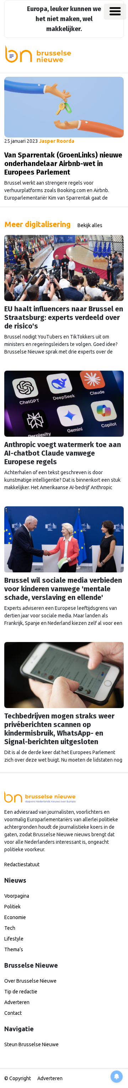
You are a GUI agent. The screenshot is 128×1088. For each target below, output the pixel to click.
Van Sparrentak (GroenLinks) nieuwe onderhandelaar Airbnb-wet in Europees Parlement (63, 163)
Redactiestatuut (21, 864)
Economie (15, 917)
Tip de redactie (20, 991)
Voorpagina (16, 896)
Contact (13, 1013)
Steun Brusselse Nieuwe (31, 1044)
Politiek (12, 906)
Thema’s (13, 949)
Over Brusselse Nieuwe (30, 981)
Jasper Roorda (56, 141)
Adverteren (17, 1002)
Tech (9, 928)
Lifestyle (13, 939)
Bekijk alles (90, 225)
